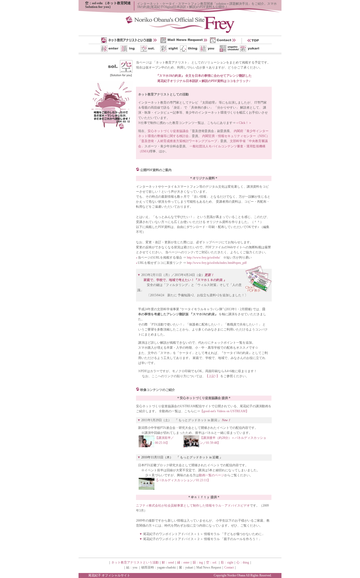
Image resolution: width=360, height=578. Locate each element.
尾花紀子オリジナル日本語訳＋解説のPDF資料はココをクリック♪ (203, 81)
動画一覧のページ (211, 475)
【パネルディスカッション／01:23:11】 (182, 480)
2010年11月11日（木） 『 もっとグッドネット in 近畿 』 (182, 457)
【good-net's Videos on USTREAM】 (224, 411)
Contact (229, 567)
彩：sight (227, 562)
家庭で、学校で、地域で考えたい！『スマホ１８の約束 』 (185, 280)
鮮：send (168, 562)
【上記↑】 (212, 376)
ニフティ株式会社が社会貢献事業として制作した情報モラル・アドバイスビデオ (193, 505)
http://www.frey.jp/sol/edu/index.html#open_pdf (217, 263)
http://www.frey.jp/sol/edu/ (203, 257)
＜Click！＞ (244, 123)
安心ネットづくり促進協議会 (168, 131)
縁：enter (183, 562)
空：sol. (211, 562)
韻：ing (198, 562)
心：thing (242, 562)
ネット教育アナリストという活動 (135, 562)
